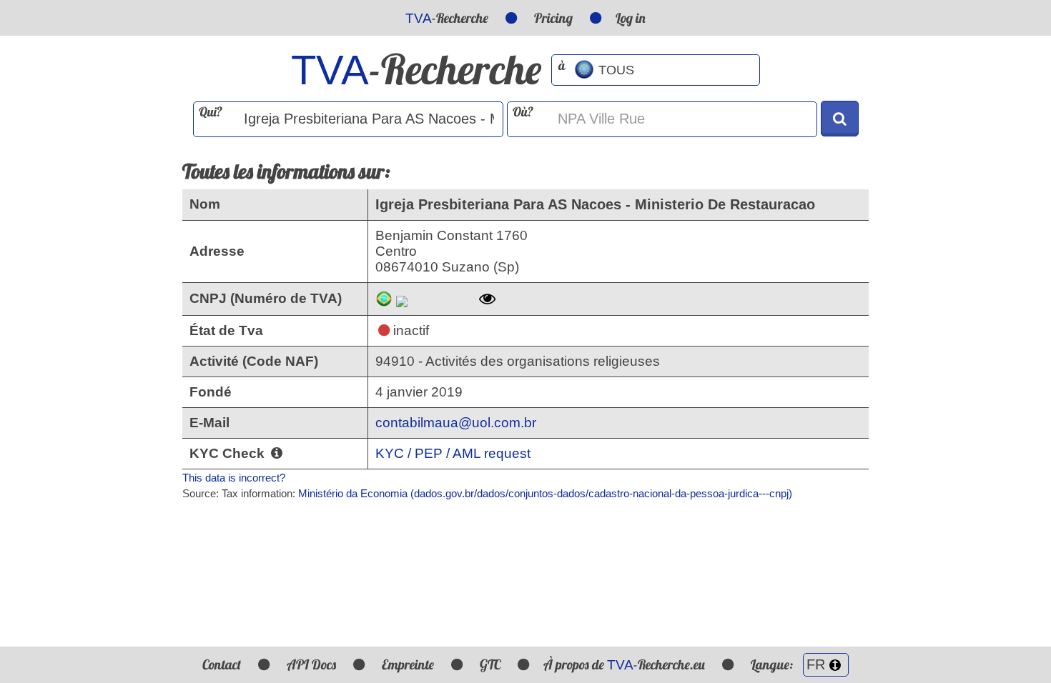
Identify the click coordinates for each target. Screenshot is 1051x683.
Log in (631, 17)
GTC (490, 664)
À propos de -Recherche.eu (624, 664)
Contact (221, 664)
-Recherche (446, 17)
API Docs (311, 664)
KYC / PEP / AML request (453, 453)
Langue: (773, 664)
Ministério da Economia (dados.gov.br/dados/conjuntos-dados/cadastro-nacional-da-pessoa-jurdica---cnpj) (545, 493)
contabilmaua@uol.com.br (455, 422)
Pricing (553, 17)
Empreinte (408, 664)
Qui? (210, 112)
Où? (523, 112)
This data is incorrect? (233, 478)
